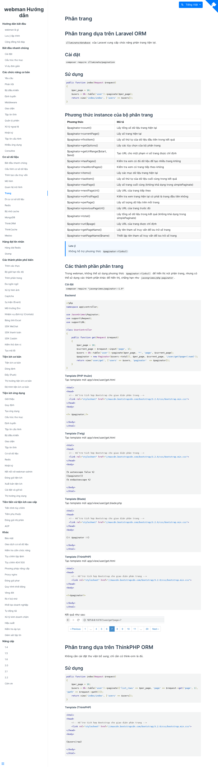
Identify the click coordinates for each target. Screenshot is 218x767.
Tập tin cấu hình (13, 138)
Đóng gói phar (12, 580)
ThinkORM (10, 223)
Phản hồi (9, 84)
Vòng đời (9, 592)
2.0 (6, 665)
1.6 (6, 659)
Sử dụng (74, 74)
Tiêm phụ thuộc (13, 514)
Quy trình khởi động (15, 586)
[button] (191, 5)
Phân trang (78, 18)
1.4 (6, 647)
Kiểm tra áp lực (13, 629)
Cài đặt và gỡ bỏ (13, 489)
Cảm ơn (9, 683)
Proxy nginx (11, 574)
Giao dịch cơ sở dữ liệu (16, 544)
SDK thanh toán (13, 332)
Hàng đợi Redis (13, 247)
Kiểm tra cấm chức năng (17, 550)
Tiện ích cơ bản (13, 362)
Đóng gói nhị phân (14, 520)
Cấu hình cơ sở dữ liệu (16, 169)
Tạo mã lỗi (10, 350)
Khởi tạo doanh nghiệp (16, 604)
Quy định (9, 405)
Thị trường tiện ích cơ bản (18, 380)
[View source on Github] (211, 6)
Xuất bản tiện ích (13, 483)
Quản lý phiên (12, 120)
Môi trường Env (13, 308)
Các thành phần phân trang (94, 266)
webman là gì (12, 29)
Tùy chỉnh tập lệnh (14, 556)
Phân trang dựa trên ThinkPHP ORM (109, 647)
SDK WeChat (11, 326)
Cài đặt (8, 54)
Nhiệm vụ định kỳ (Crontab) (19, 314)
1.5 (6, 653)
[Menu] (22, 764)
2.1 (6, 671)
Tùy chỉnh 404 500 (15, 562)
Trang (8, 193)
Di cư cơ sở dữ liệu (14, 199)
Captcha (9, 296)
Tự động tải (11, 610)
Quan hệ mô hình (13, 187)
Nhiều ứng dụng (13, 144)
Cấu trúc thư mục (14, 60)
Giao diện (10, 108)
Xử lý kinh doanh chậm (17, 617)
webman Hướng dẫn (24, 12)
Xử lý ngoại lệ (12, 126)
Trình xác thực (12, 265)
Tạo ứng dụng (12, 411)
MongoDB (10, 217)
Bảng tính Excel (13, 320)
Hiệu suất (10, 623)
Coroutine (10, 150)
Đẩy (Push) (10, 374)
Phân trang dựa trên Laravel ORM (105, 33)
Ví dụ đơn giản (12, 66)
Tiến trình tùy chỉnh (15, 508)
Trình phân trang (13, 278)
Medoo (8, 235)
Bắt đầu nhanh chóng (16, 163)
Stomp (8, 253)
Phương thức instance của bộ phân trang (109, 115)
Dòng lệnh (10, 368)
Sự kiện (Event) (13, 302)
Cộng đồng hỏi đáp (15, 41)
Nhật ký (9, 132)
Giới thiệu (9, 399)
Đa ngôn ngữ (11, 284)
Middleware (11, 102)
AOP (7, 526)
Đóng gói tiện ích (13, 477)
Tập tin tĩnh (11, 114)
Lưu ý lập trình (12, 35)
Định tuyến (10, 96)
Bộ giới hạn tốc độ (14, 271)
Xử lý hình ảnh (12, 290)
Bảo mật (9, 538)
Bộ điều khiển (12, 90)
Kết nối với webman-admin (18, 471)
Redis (8, 205)
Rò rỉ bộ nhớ (11, 598)
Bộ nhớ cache (12, 211)
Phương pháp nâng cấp (17, 568)
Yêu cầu (9, 78)
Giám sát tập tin (13, 635)
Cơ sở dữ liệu (11, 453)
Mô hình (9, 181)
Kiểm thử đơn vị (13, 344)
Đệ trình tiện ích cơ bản (17, 386)
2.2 (6, 677)
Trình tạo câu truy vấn (16, 175)
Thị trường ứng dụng (15, 495)
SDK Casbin (11, 338)
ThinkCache (11, 229)
